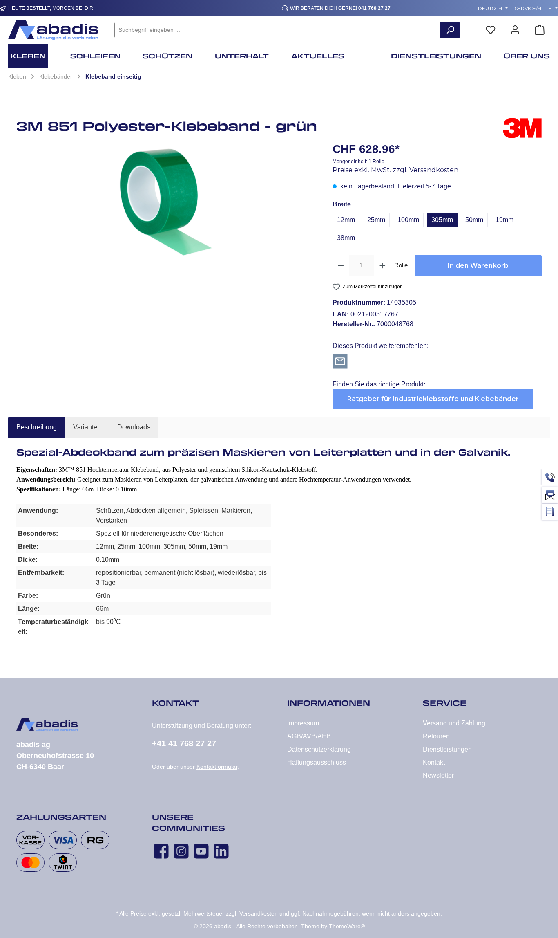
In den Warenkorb (478, 265)
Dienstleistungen (447, 749)
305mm (442, 219)
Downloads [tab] (133, 427)
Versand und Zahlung (454, 723)
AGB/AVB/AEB (309, 736)
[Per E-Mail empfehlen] (340, 360)
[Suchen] (450, 30)
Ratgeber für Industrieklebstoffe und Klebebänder (433, 399)
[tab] (36, 427)
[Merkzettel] (490, 30)
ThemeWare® (347, 926)
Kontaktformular (216, 766)
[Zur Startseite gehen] (53, 30)
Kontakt (434, 762)
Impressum (303, 723)
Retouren (436, 736)
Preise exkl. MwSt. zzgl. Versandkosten (395, 170)
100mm (408, 219)
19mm (504, 219)
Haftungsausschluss (316, 762)
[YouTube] (201, 851)
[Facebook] (161, 851)
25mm (376, 219)
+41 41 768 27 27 (184, 743)
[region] (166, 202)
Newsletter (438, 775)
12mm (346, 219)
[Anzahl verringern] (341, 265)
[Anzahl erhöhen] (382, 265)
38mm (346, 237)
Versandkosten (258, 913)
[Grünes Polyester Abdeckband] (166, 202)
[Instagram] (181, 851)
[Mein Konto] (515, 30)
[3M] (522, 129)
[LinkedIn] (221, 851)
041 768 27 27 (374, 8)
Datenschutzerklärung (319, 749)
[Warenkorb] (539, 30)
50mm (474, 219)
